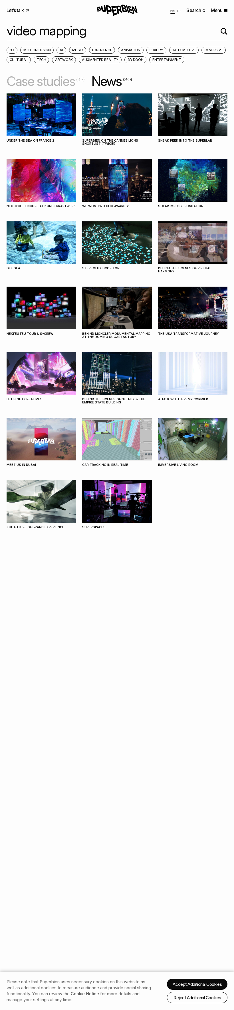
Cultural (19, 60)
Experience (102, 50)
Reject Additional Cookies (197, 997)
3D (12, 50)
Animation (130, 50)
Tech (41, 60)
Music (77, 50)
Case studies (46, 81)
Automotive (183, 50)
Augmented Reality (100, 60)
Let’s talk (16, 10)
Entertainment (166, 60)
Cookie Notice (85, 993)
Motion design (37, 50)
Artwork (63, 60)
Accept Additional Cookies (197, 984)
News (112, 81)
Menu (216, 10)
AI (61, 50)
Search (194, 10)
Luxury (156, 50)
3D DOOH (135, 60)
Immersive (214, 50)
